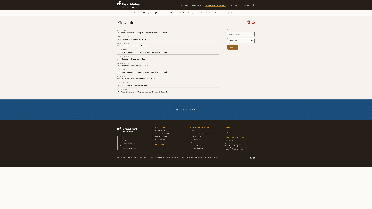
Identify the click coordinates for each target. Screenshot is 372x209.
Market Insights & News (215, 5)
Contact (245, 5)
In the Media (206, 13)
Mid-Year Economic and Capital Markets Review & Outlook (142, 33)
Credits (215, 157)
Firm (172, 5)
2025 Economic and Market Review (132, 46)
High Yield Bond (161, 139)
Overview (123, 140)
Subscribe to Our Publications (186, 109)
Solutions (196, 5)
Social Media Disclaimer (202, 157)
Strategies (183, 5)
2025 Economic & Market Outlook (131, 59)
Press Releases (220, 13)
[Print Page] (248, 22)
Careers (234, 5)
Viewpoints (192, 13)
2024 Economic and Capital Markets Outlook (136, 79)
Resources (234, 13)
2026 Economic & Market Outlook (131, 39)
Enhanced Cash (160, 130)
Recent (136, 13)
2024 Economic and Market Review (132, 66)
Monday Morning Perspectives (154, 13)
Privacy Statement (172, 157)
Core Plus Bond (161, 136)
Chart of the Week (177, 13)
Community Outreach (128, 149)
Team (122, 146)
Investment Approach (128, 143)
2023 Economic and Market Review (132, 85)
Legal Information (187, 157)
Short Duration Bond (162, 133)
